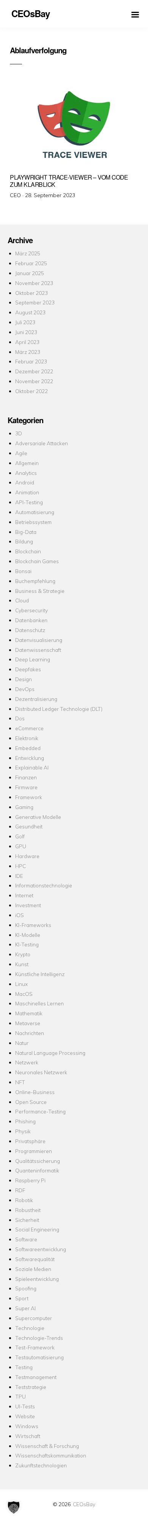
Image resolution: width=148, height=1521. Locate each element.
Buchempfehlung (35, 581)
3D (18, 433)
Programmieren (33, 1151)
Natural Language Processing (50, 1053)
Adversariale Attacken (41, 443)
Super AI (25, 1308)
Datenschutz (30, 630)
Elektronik (26, 738)
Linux (21, 984)
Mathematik (29, 1013)
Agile (21, 453)
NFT (20, 1082)
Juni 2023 (26, 332)
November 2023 (34, 283)
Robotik (24, 1200)
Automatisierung (34, 512)
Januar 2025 (29, 273)
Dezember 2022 (34, 371)
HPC (20, 866)
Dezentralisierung (36, 699)
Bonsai (23, 571)
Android (24, 482)
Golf (20, 836)
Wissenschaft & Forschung (47, 1446)
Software (26, 1239)
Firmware (26, 787)
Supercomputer (33, 1318)
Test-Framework (35, 1347)
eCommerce (29, 728)
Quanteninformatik (37, 1170)
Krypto (22, 954)
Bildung (24, 541)
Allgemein (27, 463)
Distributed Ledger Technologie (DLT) (58, 709)
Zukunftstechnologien (41, 1465)
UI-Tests (25, 1406)
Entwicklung (29, 758)
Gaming (24, 807)
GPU (20, 846)
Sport (21, 1298)
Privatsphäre (30, 1141)
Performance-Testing (40, 1111)
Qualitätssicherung (37, 1161)
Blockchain (28, 551)
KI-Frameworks (33, 925)
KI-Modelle (27, 935)
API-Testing (29, 502)
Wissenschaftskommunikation (50, 1455)
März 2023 (27, 352)
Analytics (26, 473)
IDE (19, 876)
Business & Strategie (40, 591)
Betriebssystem (33, 522)
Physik (23, 1131)
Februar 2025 (31, 263)
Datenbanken (31, 620)
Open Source (31, 1102)
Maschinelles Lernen (39, 1003)
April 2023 (27, 342)
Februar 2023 (31, 361)
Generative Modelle (38, 817)
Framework (28, 797)
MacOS (24, 994)
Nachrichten (29, 1033)
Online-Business (35, 1092)
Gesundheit (29, 826)
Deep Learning (32, 659)
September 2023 (35, 302)
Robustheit (28, 1210)
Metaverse (27, 1023)
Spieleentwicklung (37, 1279)
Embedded (28, 748)
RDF (20, 1190)
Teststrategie (30, 1387)
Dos (20, 718)
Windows (26, 1426)
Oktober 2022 (31, 391)
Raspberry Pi (30, 1180)
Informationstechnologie (43, 885)
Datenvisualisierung (38, 640)
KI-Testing (27, 944)
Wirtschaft (27, 1436)
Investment (28, 905)
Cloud (22, 600)
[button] (13, 1507)
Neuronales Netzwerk (41, 1072)
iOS (19, 915)
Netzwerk (26, 1062)
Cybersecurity (31, 610)
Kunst (21, 964)
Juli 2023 (25, 322)
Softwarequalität (35, 1259)
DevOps (25, 689)
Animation (27, 492)
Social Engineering (37, 1229)
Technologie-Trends (39, 1338)
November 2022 (34, 381)
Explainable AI (32, 767)
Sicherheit (27, 1220)
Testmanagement (36, 1377)
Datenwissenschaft (38, 650)
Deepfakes (28, 669)
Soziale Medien (33, 1269)
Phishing (25, 1121)
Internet (24, 895)
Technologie (29, 1328)
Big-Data (25, 532)
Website (25, 1416)
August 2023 (30, 312)
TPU (20, 1396)
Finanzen (26, 777)
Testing (24, 1367)
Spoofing (25, 1288)
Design (23, 679)
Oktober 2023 (31, 293)
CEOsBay (84, 1504)
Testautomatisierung (39, 1357)
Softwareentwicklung (40, 1249)
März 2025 (27, 253)
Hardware (27, 856)
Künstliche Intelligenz (40, 974)
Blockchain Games (37, 561)
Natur (21, 1043)
